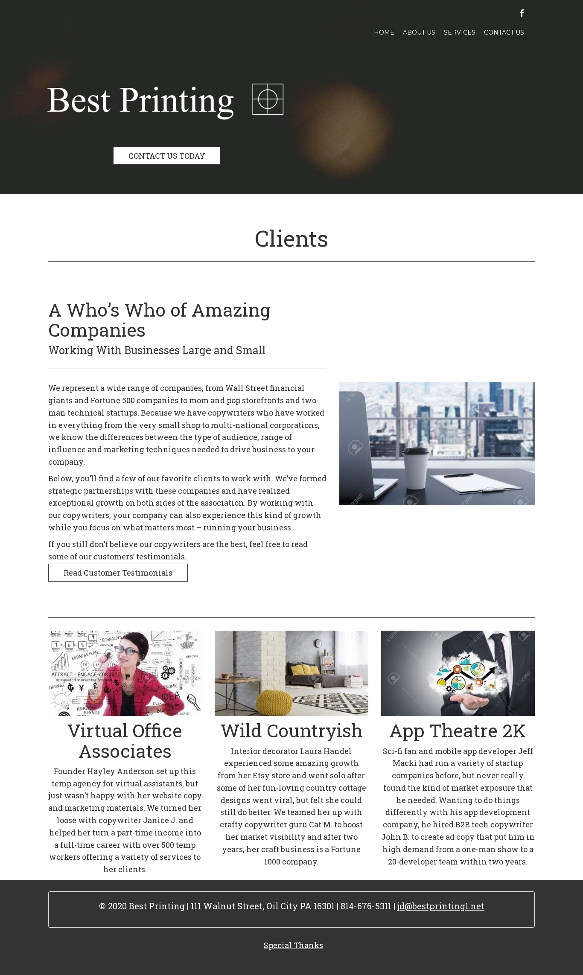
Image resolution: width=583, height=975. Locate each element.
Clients (291, 238)
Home (384, 32)
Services (459, 32)
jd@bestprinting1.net (440, 905)
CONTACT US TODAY (166, 156)
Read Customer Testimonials (118, 573)
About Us (419, 32)
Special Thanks (293, 945)
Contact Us (504, 32)
